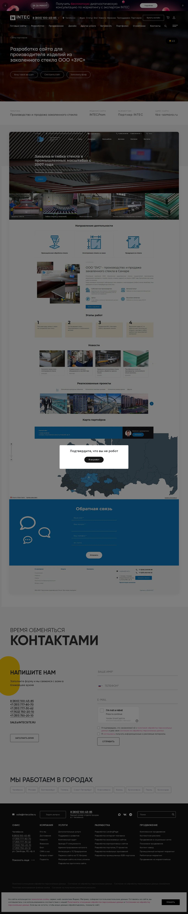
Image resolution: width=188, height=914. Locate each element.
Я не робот (94, 460)
